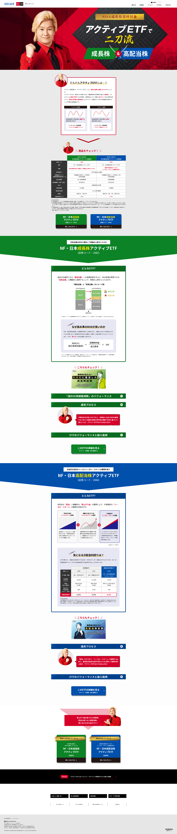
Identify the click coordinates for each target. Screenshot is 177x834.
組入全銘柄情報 (75, 796)
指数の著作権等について (98, 804)
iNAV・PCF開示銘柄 (114, 796)
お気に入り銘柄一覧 (56, 796)
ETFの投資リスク (60, 804)
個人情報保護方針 (7, 818)
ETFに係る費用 (79, 804)
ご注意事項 (117, 804)
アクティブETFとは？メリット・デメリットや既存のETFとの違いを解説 (90, 776)
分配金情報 (93, 796)
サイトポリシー (16, 818)
